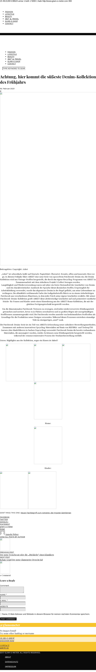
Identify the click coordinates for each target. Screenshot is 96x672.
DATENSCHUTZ (11, 662)
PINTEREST (5, 524)
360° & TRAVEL (12, 19)
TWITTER (4, 519)
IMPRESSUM (10, 666)
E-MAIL (4, 600)
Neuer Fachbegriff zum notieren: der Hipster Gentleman (46, 513)
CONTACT (9, 23)
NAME (3, 594)
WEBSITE (4, 606)
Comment (4, 585)
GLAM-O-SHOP (11, 21)
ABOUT (8, 657)
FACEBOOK (5, 517)
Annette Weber (12, 534)
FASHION (9, 11)
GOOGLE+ (4, 522)
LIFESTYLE (9, 14)
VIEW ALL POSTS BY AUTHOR (12, 537)
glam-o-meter (6, 526)
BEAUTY (8, 16)
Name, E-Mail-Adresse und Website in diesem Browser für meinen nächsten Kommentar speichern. (46, 614)
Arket (2, 529)
